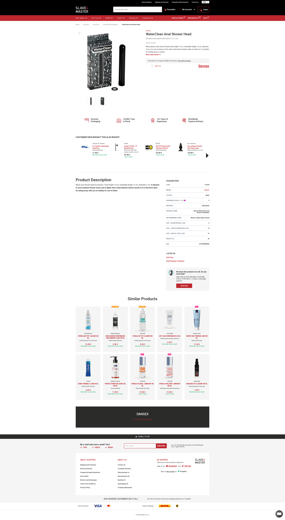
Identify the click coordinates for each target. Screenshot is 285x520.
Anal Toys (96, 24)
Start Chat (184, 286)
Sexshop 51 (122, 480)
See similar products (184, 61)
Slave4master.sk (123, 476)
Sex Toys (95, 18)
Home (77, 24)
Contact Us (195, 2)
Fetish (119, 18)
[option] (95, 149)
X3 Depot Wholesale (125, 487)
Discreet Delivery (147, 2)
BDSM (108, 18)
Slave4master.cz (123, 472)
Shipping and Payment (161, 2)
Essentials (146, 18)
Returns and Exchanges (88, 480)
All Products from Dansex (142, 419)
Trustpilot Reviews (124, 469)
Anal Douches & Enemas (110, 24)
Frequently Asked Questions (180, 2)
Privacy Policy (85, 487)
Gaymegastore (123, 484)
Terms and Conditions (88, 484)
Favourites (170, 9)
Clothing (132, 18)
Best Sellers (80, 18)
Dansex (148, 31)
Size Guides (84, 476)
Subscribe (161, 446)
